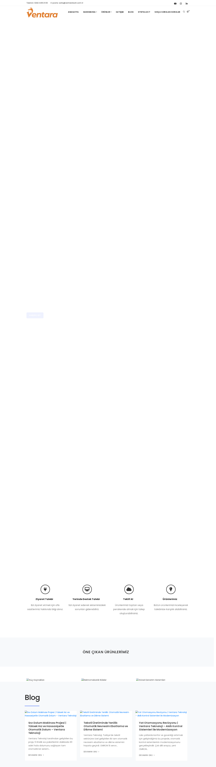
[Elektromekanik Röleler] (108, 680)
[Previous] (5, 296)
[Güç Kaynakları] (53, 680)
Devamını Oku (35, 755)
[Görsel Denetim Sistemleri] (163, 680)
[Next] (210, 296)
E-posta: (67, 3)
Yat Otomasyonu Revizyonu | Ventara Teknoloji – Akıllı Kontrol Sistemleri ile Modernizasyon (160, 726)
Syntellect (144, 12)
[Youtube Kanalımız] (175, 3)
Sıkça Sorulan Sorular (167, 12)
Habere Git (35, 310)
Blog (131, 12)
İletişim (120, 12)
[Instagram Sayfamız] (181, 3)
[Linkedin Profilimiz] (187, 3)
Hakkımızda (89, 12)
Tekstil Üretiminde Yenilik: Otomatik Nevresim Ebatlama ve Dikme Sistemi (106, 726)
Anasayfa (73, 12)
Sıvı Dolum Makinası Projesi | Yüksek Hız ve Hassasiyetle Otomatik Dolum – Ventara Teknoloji (47, 728)
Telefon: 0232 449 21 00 (37, 3)
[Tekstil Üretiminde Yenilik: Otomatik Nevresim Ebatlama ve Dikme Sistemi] (106, 713)
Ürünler (105, 12)
